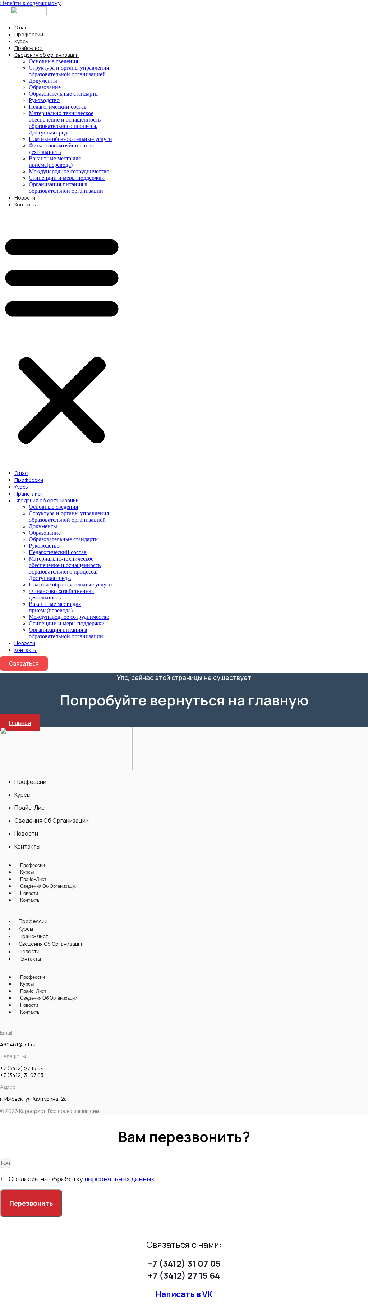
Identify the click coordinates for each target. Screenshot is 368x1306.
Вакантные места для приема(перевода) (55, 161)
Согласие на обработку (81, 1178)
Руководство (44, 100)
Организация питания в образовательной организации (66, 187)
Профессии (28, 34)
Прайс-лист (28, 48)
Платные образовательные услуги (70, 139)
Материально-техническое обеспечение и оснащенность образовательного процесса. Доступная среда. (65, 123)
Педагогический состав (58, 107)
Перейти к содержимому (30, 3)
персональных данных (119, 1178)
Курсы (21, 41)
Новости (24, 197)
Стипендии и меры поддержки (67, 178)
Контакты (25, 204)
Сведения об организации (46, 54)
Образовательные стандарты (64, 94)
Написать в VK (184, 1294)
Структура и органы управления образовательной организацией (69, 71)
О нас (21, 27)
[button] (62, 339)
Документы (43, 81)
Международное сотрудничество (69, 171)
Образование (45, 87)
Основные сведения (53, 61)
